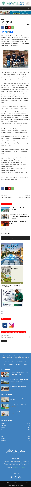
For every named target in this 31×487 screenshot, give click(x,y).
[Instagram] (15, 477)
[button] (2, 8)
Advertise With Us (6, 482)
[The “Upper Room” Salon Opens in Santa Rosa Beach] (5, 399)
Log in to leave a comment (15, 238)
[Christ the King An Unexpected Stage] (5, 223)
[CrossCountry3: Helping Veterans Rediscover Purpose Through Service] (5, 388)
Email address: (5, 335)
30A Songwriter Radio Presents (6, 198)
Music (6, 17)
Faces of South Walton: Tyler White (18, 405)
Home (2, 17)
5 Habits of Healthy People (16, 411)
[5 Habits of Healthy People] (5, 413)
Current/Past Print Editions (17, 482)
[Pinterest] (9, 27)
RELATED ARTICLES (6, 204)
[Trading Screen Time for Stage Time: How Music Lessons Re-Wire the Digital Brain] (5, 216)
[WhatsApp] (12, 27)
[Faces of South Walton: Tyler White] (5, 406)
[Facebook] (2, 27)
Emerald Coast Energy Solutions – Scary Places (24, 198)
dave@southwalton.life (19, 467)
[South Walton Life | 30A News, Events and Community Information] (15, 3)
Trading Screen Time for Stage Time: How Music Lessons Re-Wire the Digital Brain (19, 216)
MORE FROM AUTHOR (18, 204)
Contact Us (26, 482)
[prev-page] (2, 229)
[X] (6, 27)
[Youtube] (19, 477)
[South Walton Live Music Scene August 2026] (5, 209)
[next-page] (5, 229)
